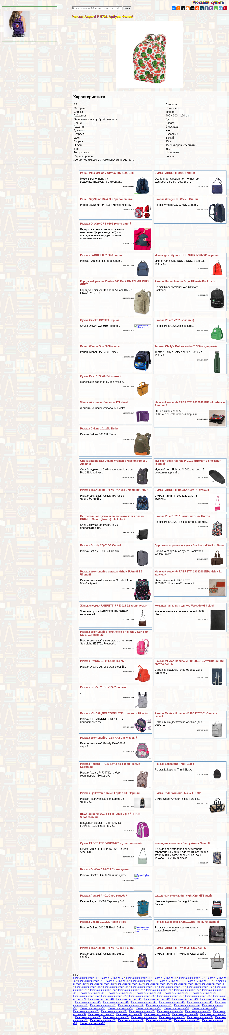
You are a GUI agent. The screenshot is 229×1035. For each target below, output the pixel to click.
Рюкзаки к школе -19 (116, 987)
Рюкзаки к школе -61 (86, 1011)
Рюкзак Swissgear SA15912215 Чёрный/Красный (187, 921)
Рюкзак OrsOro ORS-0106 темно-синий (105, 223)
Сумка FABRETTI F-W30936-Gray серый (181, 948)
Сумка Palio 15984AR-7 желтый (100, 376)
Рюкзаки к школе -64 (170, 1011)
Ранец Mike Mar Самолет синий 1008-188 (107, 173)
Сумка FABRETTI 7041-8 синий (175, 173)
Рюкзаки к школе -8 (117, 981)
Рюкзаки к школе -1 (85, 978)
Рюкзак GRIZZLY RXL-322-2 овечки (103, 687)
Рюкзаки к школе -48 (172, 1002)
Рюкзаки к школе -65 (198, 1011)
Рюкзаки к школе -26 (158, 990)
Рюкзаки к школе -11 (198, 981)
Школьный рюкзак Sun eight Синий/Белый (183, 895)
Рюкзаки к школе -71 (213, 1014)
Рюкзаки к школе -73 (116, 1017)
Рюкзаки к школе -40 (101, 999)
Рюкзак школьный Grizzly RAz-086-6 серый (108, 737)
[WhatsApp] (216, 8)
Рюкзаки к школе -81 (186, 1020)
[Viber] (211, 8)
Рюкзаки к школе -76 (200, 1017)
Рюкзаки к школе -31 (148, 993)
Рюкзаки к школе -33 (204, 993)
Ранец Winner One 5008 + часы (100, 346)
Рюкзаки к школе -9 (143, 981)
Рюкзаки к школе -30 (120, 993)
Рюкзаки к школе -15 (157, 984)
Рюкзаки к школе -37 (170, 996)
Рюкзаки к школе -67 (101, 1014)
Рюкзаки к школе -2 (112, 978)
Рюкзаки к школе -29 (92, 993)
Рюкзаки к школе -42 (157, 999)
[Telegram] (221, 8)
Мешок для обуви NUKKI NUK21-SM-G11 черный (187, 255)
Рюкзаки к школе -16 (185, 984)
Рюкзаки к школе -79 (131, 1020)
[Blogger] (188, 8)
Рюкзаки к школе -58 (148, 1008)
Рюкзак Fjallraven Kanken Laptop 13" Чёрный (110, 793)
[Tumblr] (207, 8)
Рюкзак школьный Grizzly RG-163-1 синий (107, 948)
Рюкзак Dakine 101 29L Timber (100, 428)
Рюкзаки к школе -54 (186, 1005)
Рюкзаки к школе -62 (114, 1011)
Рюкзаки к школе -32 (176, 993)
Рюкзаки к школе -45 (88, 1002)
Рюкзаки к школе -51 (103, 1005)
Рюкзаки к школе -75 (172, 1017)
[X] (183, 8)
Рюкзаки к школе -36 (142, 996)
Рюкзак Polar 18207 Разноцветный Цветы (182, 516)
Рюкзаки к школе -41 (129, 999)
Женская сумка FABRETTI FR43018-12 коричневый (113, 605)
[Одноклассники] (178, 8)
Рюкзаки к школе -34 (86, 996)
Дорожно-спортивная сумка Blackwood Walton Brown (190, 545)
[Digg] (192, 8)
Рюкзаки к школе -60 (204, 1008)
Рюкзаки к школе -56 (92, 1008)
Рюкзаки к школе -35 (114, 996)
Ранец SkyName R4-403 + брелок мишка (106, 199)
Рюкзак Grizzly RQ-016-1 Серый (100, 545)
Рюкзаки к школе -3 (138, 978)
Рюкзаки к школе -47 (144, 1002)
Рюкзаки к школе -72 (88, 1017)
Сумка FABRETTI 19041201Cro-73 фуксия (182, 490)
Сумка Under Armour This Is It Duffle (178, 793)
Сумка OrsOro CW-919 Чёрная (99, 320)
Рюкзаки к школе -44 (213, 999)
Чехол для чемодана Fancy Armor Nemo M (182, 843)
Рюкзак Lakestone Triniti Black (174, 763)
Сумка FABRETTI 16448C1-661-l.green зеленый (111, 843)
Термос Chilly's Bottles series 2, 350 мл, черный (186, 346)
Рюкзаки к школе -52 (131, 1005)
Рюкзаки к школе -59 (176, 1008)
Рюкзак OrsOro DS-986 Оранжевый (103, 661)
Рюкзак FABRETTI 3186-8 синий (101, 255)
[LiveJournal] (202, 8)
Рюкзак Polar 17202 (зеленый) (174, 320)
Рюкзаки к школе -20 (144, 987)
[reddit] (197, 8)
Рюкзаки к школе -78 (103, 1020)
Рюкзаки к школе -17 (213, 984)
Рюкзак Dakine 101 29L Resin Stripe (103, 921)
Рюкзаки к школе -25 (131, 990)
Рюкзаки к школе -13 (101, 984)
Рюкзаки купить (210, 2)
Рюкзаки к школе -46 (116, 1002)
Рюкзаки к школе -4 (165, 978)
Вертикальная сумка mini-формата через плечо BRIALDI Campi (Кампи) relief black (112, 518)
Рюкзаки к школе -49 (200, 1002)
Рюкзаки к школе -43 (185, 999)
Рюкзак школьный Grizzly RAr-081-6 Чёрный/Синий (114, 490)
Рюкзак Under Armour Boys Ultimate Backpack (185, 281)
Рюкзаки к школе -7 (90, 981)
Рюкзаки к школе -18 (88, 987)
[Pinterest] (225, 8)
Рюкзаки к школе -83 (92, 1023)
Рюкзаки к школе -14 (129, 984)
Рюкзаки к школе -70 (185, 1014)
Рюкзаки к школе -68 (129, 1014)
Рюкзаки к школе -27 (186, 990)
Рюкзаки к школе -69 (157, 1014)
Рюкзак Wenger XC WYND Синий (176, 199)
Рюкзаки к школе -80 (158, 1020)
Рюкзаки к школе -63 (142, 1011)
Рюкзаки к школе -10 (170, 981)
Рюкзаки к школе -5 (191, 978)
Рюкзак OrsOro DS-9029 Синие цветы (105, 869)
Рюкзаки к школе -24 (103, 990)
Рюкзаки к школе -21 (172, 987)
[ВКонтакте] (174, 8)
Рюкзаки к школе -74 (144, 1017)
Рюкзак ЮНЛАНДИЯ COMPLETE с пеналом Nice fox (114, 713)
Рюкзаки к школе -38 (198, 996)
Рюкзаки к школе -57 (120, 1008)
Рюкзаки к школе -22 (200, 987)
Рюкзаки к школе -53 (158, 1005)
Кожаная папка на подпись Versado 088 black (184, 605)
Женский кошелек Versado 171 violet (104, 402)
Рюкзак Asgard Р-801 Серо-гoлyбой (103, 895)
